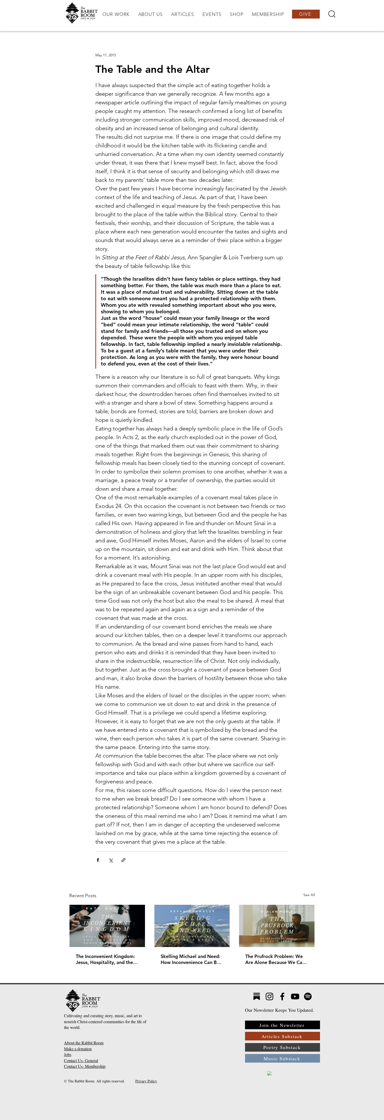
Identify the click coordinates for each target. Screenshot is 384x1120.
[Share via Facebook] (97, 860)
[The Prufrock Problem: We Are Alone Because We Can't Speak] (277, 926)
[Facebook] (282, 996)
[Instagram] (269, 996)
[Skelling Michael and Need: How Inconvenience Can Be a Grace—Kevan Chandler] (192, 926)
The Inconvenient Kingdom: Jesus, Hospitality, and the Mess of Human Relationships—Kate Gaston (106, 959)
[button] (116, 14)
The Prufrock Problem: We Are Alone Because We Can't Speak (276, 959)
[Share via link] (123, 860)
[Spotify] (308, 996)
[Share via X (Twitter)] (110, 860)
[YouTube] (295, 996)
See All (309, 895)
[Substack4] (257, 996)
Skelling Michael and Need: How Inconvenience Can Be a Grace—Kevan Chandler (192, 959)
